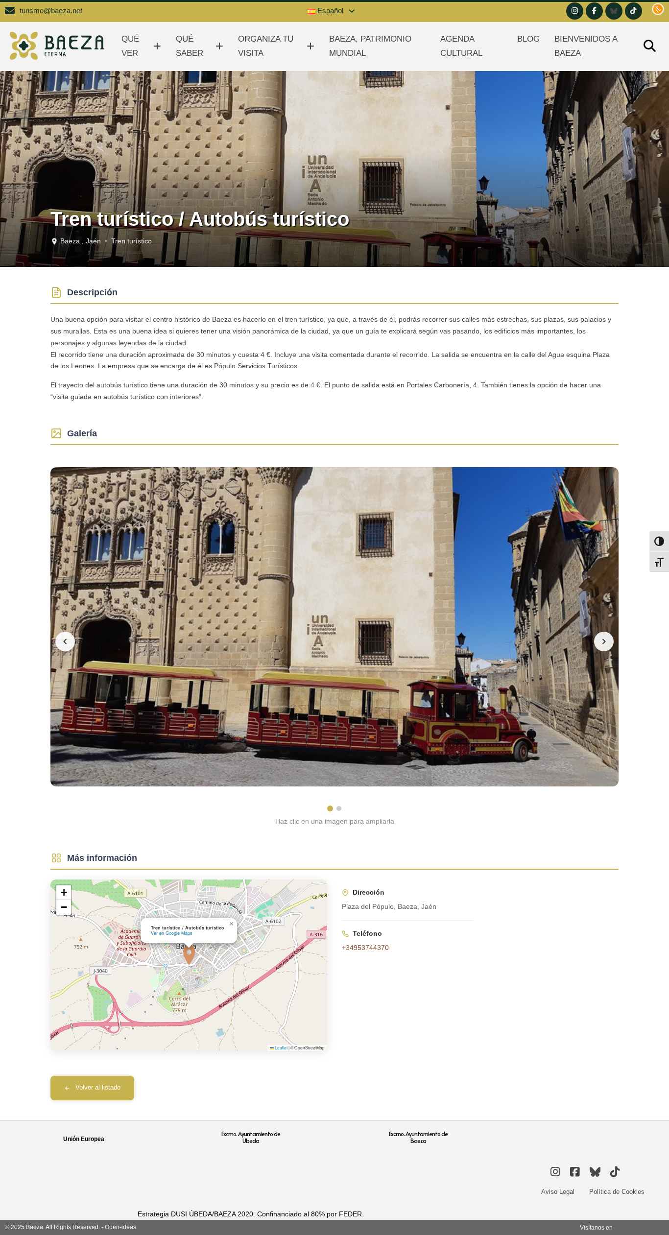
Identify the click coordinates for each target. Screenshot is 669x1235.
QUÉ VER (130, 46)
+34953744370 (365, 947)
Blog (528, 39)
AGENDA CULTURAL (461, 46)
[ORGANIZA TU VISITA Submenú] (310, 46)
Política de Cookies (617, 1191)
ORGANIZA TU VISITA (265, 46)
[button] (189, 955)
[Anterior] (65, 641)
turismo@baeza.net (51, 11)
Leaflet (280, 1047)
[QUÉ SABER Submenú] (219, 46)
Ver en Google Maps (171, 933)
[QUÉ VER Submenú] (157, 46)
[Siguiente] (604, 641)
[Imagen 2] (338, 808)
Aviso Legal (557, 1191)
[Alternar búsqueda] (649, 46)
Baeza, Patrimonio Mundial (370, 46)
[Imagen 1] (330, 808)
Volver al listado (97, 1087)
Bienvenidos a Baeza (585, 46)
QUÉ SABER (189, 46)
